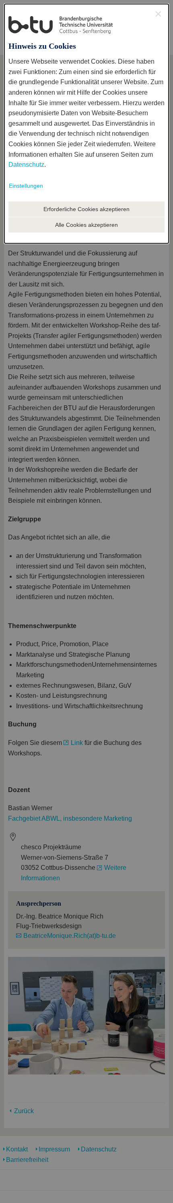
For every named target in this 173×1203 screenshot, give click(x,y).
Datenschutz (26, 164)
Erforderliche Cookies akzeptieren (86, 209)
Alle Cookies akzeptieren (86, 225)
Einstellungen (26, 186)
